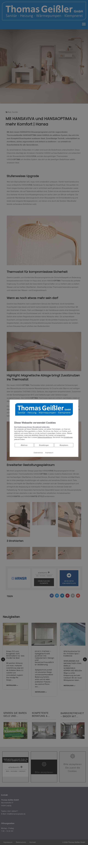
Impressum (49, 452)
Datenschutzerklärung (44, 437)
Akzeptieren (64, 445)
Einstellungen (44, 445)
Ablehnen (24, 445)
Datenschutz (38, 452)
